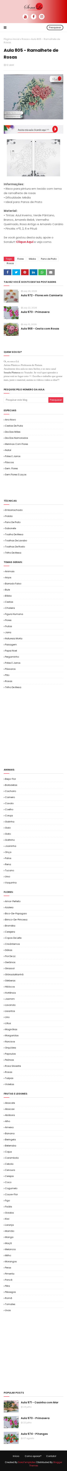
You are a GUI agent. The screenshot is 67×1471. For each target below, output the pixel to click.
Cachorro (10, 791)
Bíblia (8, 595)
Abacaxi (10, 1109)
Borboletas (11, 785)
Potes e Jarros (12, 456)
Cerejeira (10, 931)
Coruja (9, 815)
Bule (7, 589)
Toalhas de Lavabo (16, 540)
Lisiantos (10, 1011)
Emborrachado (14, 510)
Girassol (10, 968)
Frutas (8, 626)
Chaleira (10, 608)
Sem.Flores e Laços (15, 474)
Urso (7, 876)
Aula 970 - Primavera (35, 312)
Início (16, 1456)
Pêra (7, 1285)
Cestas (9, 601)
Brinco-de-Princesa (16, 919)
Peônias (9, 1059)
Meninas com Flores (16, 444)
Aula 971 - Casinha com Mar (39, 1402)
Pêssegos (10, 1292)
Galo (8, 827)
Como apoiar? (33, 1456)
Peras (8, 1267)
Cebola (9, 1163)
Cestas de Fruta (14, 425)
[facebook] (33, 16)
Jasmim (10, 998)
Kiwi (7, 1218)
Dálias (8, 950)
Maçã (8, 1243)
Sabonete (10, 528)
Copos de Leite (13, 937)
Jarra (8, 632)
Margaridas (12, 1035)
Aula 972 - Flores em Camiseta (42, 295)
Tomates (10, 1304)
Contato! (51, 1456)
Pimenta (9, 1273)
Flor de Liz (10, 956)
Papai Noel (11, 650)
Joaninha (10, 846)
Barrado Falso (13, 583)
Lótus (8, 1023)
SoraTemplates (27, 1462)
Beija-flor (10, 779)
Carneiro (10, 797)
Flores (20, 258)
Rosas (25, 39)
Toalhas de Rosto (15, 546)
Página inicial (11, 39)
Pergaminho (12, 656)
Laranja (9, 1224)
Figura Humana (14, 614)
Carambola (12, 1157)
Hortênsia (10, 992)
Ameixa (9, 1127)
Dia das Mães (12, 431)
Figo (7, 1200)
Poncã (8, 1279)
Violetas (9, 1084)
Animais (10, 571)
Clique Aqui (24, 242)
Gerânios (10, 962)
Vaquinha (11, 882)
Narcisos (10, 1041)
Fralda (8, 516)
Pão (7, 675)
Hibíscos (10, 986)
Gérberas (10, 980)
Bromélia (10, 925)
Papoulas (10, 1053)
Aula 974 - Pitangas (34, 1434)
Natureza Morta (13, 638)
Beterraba (10, 1145)
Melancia (10, 1249)
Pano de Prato (49, 258)
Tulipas (9, 1078)
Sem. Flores (11, 468)
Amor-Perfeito (12, 901)
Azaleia (9, 907)
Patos (8, 858)
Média (32, 258)
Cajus (8, 1151)
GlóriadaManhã (14, 974)
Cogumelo (11, 1188)
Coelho (9, 809)
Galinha (9, 821)
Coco (8, 1182)
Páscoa (9, 462)
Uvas (8, 1310)
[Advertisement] (35, 487)
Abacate (10, 1102)
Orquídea (10, 1047)
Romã (8, 1298)
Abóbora (10, 1115)
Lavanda (10, 1005)
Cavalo (9, 803)
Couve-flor (11, 1194)
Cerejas (9, 1176)
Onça (8, 852)
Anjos (8, 577)
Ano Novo (10, 419)
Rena (8, 864)
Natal (8, 450)
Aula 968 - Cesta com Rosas (40, 328)
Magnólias (11, 1029)
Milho (8, 1255)
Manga (9, 1237)
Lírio (7, 1017)
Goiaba (9, 1212)
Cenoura (10, 1170)
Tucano (9, 870)
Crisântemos (12, 944)
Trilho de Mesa (13, 552)
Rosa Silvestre (13, 1066)
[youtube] (25, 16)
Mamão (9, 1231)
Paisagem (11, 644)
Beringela (10, 1139)
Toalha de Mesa (14, 534)
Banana (10, 1133)
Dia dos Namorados (16, 438)
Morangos (11, 1261)
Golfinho (10, 839)
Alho (7, 1121)
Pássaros (10, 669)
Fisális (8, 1206)
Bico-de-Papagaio (16, 913)
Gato (8, 833)
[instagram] (41, 16)
